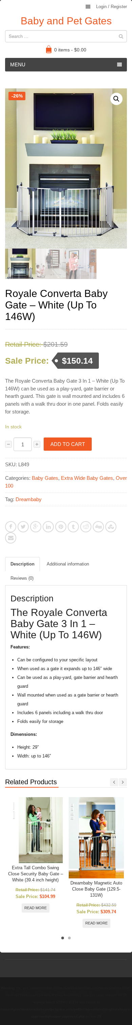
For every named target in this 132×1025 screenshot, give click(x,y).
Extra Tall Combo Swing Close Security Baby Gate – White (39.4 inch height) (35, 873)
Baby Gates (45, 478)
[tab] (22, 564)
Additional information (68, 564)
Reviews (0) (22, 578)
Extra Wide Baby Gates (87, 478)
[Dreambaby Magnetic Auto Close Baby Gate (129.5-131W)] (96, 837)
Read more (35, 908)
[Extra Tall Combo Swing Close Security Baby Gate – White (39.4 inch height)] (35, 830)
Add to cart (67, 444)
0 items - (70, 49)
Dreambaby (29, 499)
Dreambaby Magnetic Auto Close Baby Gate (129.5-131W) (96, 889)
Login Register (111, 6)
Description (22, 564)
